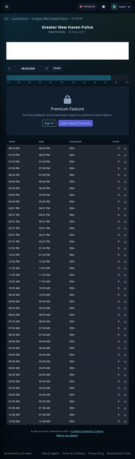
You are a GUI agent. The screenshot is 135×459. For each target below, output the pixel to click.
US (6, 18)
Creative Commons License (87, 431)
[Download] (125, 148)
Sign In (49, 123)
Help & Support (50, 453)
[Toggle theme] (103, 7)
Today (57, 68)
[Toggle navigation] (7, 7)
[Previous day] (9, 68)
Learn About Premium (76, 123)
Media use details (67, 435)
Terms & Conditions (73, 453)
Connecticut (20, 18)
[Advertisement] (67, 51)
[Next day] (47, 68)
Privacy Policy (96, 453)
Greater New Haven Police (50, 18)
